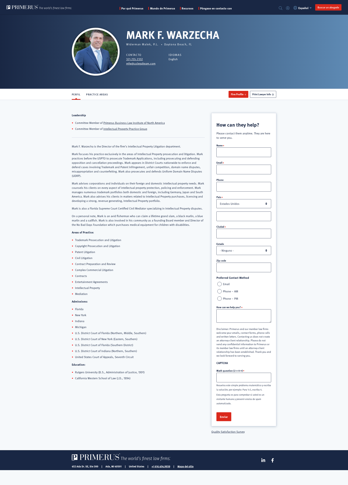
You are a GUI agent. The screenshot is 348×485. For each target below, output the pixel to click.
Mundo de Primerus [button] (162, 8)
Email (219, 162)
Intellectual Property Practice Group (125, 129)
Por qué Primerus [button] (132, 8)
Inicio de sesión (288, 8)
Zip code (221, 260)
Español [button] (303, 8)
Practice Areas (97, 94)
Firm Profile (237, 94)
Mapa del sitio (185, 466)
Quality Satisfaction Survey (228, 431)
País (218, 197)
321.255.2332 (134, 59)
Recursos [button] (187, 8)
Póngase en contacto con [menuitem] (216, 8)
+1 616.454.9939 (161, 466)
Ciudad (220, 226)
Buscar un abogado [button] (328, 7)
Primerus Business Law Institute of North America (134, 123)
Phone (219, 180)
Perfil (76, 94)
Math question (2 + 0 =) (229, 370)
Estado (220, 244)
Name (219, 145)
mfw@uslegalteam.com (141, 63)
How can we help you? (228, 307)
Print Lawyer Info (261, 94)
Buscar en (281, 8)
